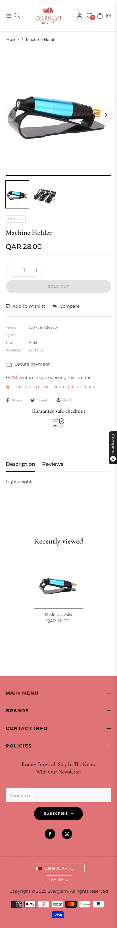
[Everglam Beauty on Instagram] (67, 834)
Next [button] (106, 115)
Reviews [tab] (52, 464)
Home (13, 39)
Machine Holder (58, 614)
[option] (58, 113)
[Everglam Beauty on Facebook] (50, 834)
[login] (77, 15)
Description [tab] (20, 464)
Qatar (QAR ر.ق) (60, 868)
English (56, 880)
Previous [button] (11, 115)
